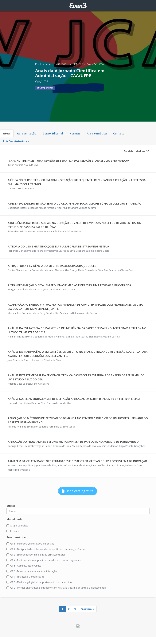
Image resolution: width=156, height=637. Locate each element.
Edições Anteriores (16, 141)
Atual (6, 133)
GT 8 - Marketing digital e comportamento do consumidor (41, 582)
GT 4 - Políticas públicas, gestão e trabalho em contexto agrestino (45, 560)
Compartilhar (46, 87)
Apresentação (26, 133)
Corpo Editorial (53, 133)
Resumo (14, 531)
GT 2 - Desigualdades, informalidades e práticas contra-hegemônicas (47, 549)
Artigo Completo (19, 525)
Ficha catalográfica (78, 491)
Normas (74, 133)
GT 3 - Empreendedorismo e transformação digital (37, 554)
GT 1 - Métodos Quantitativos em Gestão (32, 543)
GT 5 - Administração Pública (25, 565)
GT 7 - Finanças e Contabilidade (27, 576)
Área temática (97, 133)
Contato (118, 133)
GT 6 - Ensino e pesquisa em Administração (33, 571)
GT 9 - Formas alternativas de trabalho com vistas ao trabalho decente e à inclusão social (58, 587)
